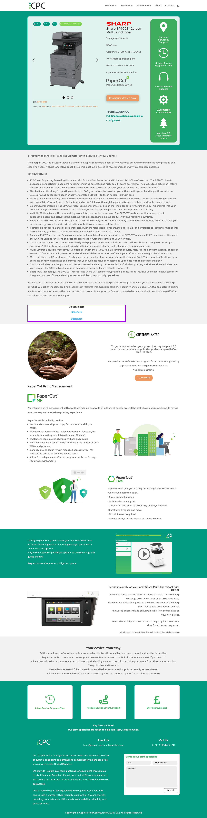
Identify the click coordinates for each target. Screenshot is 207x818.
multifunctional (67, 106)
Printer (89, 106)
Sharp (44, 106)
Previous (34, 60)
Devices (109, 6)
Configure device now (122, 98)
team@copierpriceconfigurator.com (103, 745)
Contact (169, 6)
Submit (171, 790)
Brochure (76, 312)
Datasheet (76, 319)
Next (96, 60)
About (158, 6)
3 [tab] (72, 97)
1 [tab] (64, 97)
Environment (144, 6)
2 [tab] (68, 97)
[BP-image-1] (67, 60)
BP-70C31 (56, 106)
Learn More (143, 378)
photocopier (80, 106)
